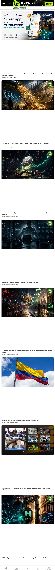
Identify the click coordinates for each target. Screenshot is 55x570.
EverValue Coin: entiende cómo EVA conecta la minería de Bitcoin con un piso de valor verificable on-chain (26, 489)
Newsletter (49, 569)
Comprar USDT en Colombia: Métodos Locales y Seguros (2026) (21, 420)
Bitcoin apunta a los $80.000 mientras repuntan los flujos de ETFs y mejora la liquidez (25, 144)
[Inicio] (6, 568)
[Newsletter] (49, 568)
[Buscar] (17, 568)
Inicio (6, 569)
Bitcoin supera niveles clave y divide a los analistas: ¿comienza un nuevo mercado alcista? (27, 351)
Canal (38, 569)
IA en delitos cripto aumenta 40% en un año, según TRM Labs (20, 282)
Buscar (16, 569)
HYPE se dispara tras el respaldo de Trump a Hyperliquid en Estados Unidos (24, 558)
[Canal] (38, 568)
